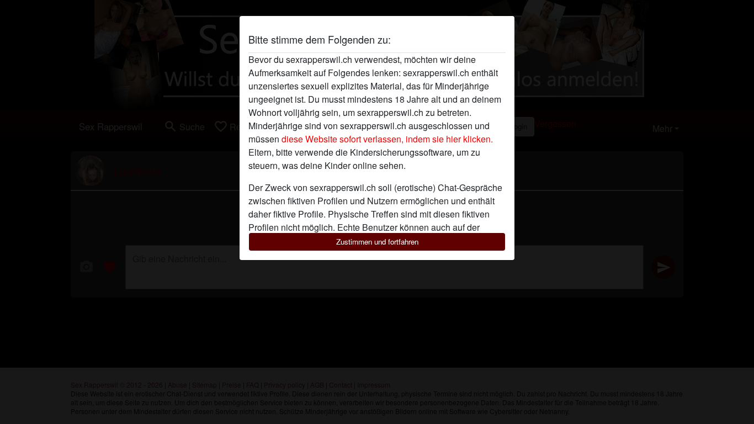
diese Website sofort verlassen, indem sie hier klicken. (387, 138)
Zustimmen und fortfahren (377, 241)
